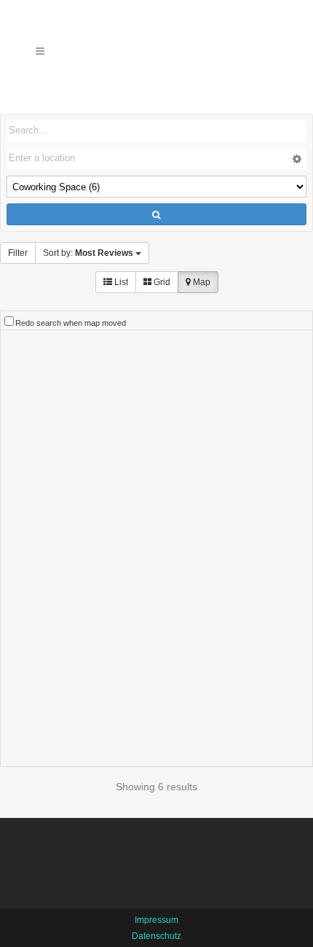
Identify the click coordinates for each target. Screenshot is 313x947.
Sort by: (88, 253)
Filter (18, 253)
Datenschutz (156, 936)
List (120, 282)
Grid (160, 282)
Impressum (156, 920)
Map (200, 282)
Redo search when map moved (70, 323)
